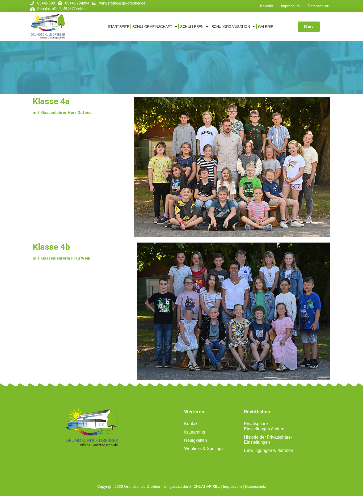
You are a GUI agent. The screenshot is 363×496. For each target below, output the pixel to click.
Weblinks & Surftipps (203, 448)
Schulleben (191, 26)
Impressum (290, 6)
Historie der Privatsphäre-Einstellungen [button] (268, 439)
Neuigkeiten (195, 440)
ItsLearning (194, 432)
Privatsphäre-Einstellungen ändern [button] (264, 426)
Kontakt (266, 6)
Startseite (118, 26)
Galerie (265, 26)
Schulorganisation (231, 26)
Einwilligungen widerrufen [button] (268, 450)
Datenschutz (318, 6)
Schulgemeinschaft (152, 26)
